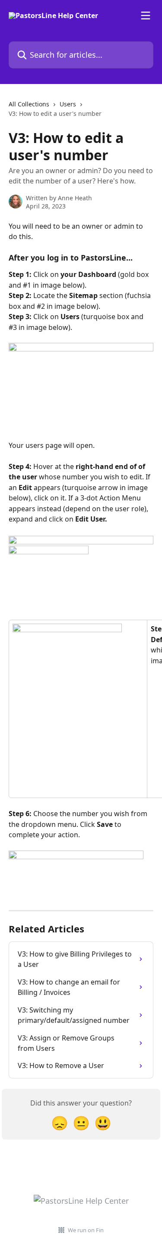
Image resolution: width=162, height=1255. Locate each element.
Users (68, 104)
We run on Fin (86, 1230)
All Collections (29, 104)
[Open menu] (145, 15)
